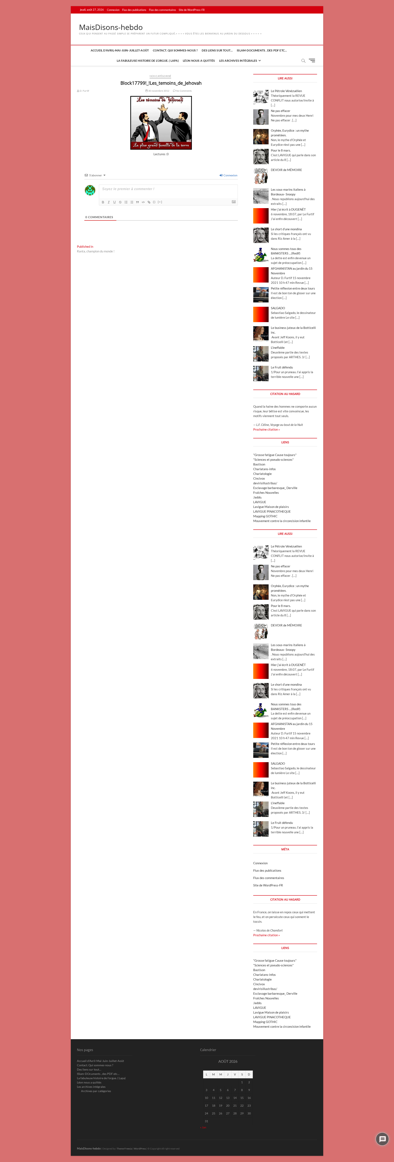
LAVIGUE (259, 502)
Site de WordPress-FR (192, 9)
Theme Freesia (124, 1148)
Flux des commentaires (162, 9)
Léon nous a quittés (199, 60)
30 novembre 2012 (158, 90)
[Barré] (120, 202)
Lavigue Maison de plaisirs (271, 507)
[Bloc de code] (143, 202)
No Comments (183, 90)
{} (154, 201)
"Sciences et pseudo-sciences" (273, 459)
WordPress (140, 1148)
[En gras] (103, 202)
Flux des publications (134, 9)
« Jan (203, 1127)
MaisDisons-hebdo (111, 27)
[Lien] (149, 202)
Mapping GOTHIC (265, 516)
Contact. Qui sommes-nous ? (175, 50)
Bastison (259, 464)
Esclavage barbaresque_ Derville (275, 488)
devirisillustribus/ (265, 483)
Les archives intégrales (238, 60)
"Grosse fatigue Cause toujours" (275, 455)
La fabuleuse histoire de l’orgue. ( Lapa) (148, 60)
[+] (160, 201)
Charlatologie (262, 474)
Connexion (113, 9)
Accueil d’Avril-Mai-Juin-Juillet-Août (120, 50)
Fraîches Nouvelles (266, 492)
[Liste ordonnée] (126, 202)
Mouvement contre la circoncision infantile (282, 521)
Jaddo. (257, 497)
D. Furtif (84, 90)
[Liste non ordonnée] (132, 202)
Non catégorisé (160, 76)
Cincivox (259, 478)
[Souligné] (114, 202)
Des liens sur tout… (217, 50)
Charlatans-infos (264, 469)
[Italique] (109, 202)
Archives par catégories (96, 1091)
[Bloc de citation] (137, 202)
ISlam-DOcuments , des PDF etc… (262, 50)
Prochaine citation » (266, 429)
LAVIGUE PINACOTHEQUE (272, 511)
